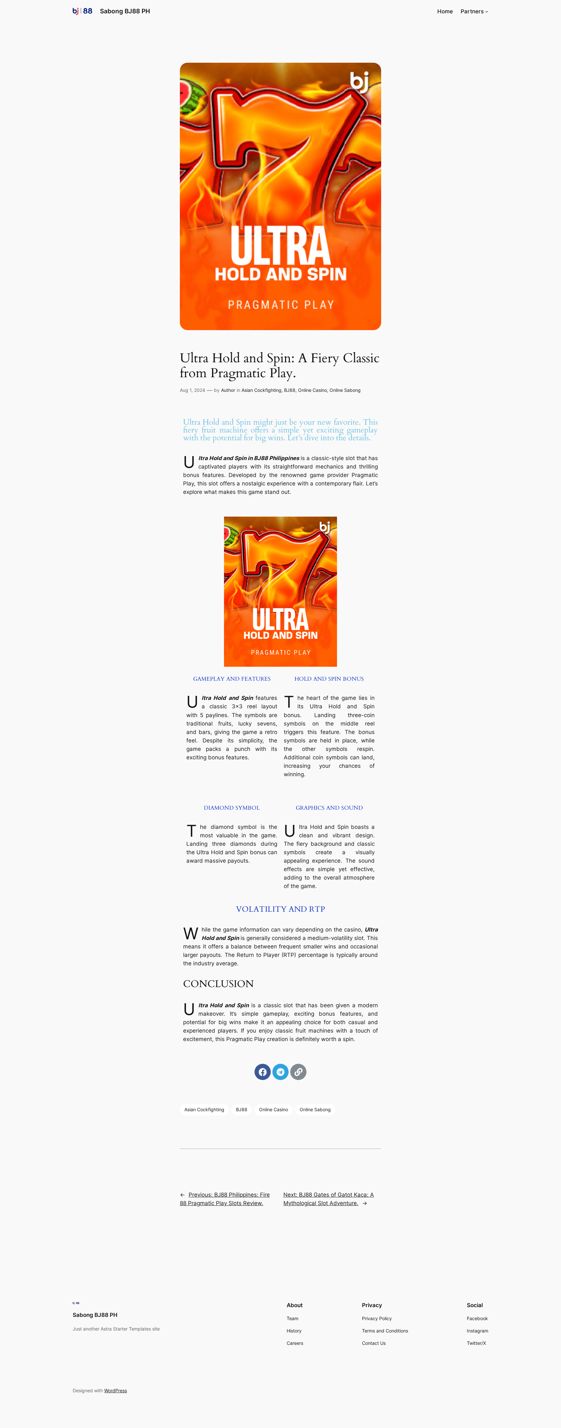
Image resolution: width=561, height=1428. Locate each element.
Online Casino (312, 390)
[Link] (298, 1072)
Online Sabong (345, 390)
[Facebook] (263, 1072)
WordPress (115, 1390)
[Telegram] (280, 1072)
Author (228, 390)
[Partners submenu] (486, 11)
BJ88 (289, 390)
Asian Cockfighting (261, 390)
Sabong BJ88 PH (125, 11)
